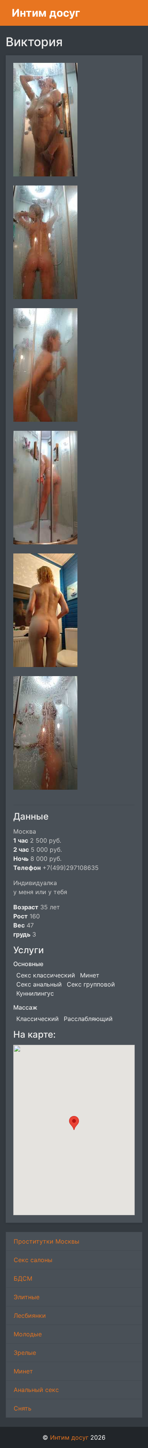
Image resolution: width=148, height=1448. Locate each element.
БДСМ (23, 1278)
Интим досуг (46, 12)
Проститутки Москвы (46, 1241)
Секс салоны (33, 1260)
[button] (74, 1123)
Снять (22, 1408)
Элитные (26, 1297)
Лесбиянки (30, 1315)
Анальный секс (36, 1389)
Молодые (28, 1334)
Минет (23, 1371)
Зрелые (25, 1352)
